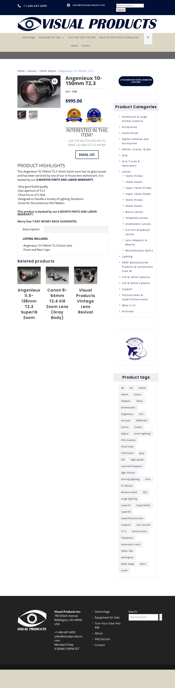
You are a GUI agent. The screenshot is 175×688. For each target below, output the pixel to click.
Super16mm (143, 505)
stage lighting (129, 498)
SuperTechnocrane (132, 518)
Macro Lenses (134, 211)
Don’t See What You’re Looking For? (119, 37)
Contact (86, 45)
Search (120, 9)
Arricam (125, 420)
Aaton (137, 394)
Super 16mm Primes (138, 187)
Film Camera (128, 440)
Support (127, 289)
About (74, 45)
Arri (141, 414)
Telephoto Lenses (136, 218)
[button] (55, 81)
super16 (126, 505)
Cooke (138, 427)
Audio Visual (130, 133)
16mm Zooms (47, 71)
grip (141, 453)
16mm (142, 387)
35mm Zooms (134, 205)
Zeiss (143, 563)
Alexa (139, 400)
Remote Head (129, 492)
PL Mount (127, 485)
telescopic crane (130, 544)
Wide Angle (127, 563)
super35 (126, 511)
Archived (127, 311)
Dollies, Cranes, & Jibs (136, 149)
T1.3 (123, 531)
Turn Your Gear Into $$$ (82, 37)
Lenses (32, 71)
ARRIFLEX (141, 420)
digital (125, 433)
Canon (125, 427)
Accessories (129, 127)
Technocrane (139, 531)
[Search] (160, 617)
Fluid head (127, 446)
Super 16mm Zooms (138, 193)
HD (123, 459)
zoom (124, 570)
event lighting (142, 433)
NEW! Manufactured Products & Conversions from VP (137, 267)
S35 (145, 492)
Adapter (126, 400)
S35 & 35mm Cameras (136, 283)
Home (21, 71)
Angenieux (127, 414)
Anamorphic (128, 407)
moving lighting (130, 479)
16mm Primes (134, 175)
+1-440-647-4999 (35, 6)
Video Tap (127, 550)
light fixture (128, 472)
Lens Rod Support (131, 466)
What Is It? (129, 305)
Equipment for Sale (50, 37)
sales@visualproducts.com (89, 5)
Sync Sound (143, 524)
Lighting (127, 256)
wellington (127, 557)
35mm (124, 394)
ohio (148, 479)
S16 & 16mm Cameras (136, 277)
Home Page (28, 37)
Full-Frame (127, 453)
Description (31, 229)
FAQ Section (102, 639)
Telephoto (127, 537)
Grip (125, 155)
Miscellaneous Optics (139, 250)
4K (122, 387)
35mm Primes (134, 199)
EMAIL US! (87, 154)
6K (131, 387)
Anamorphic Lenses (138, 224)
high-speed (137, 459)
